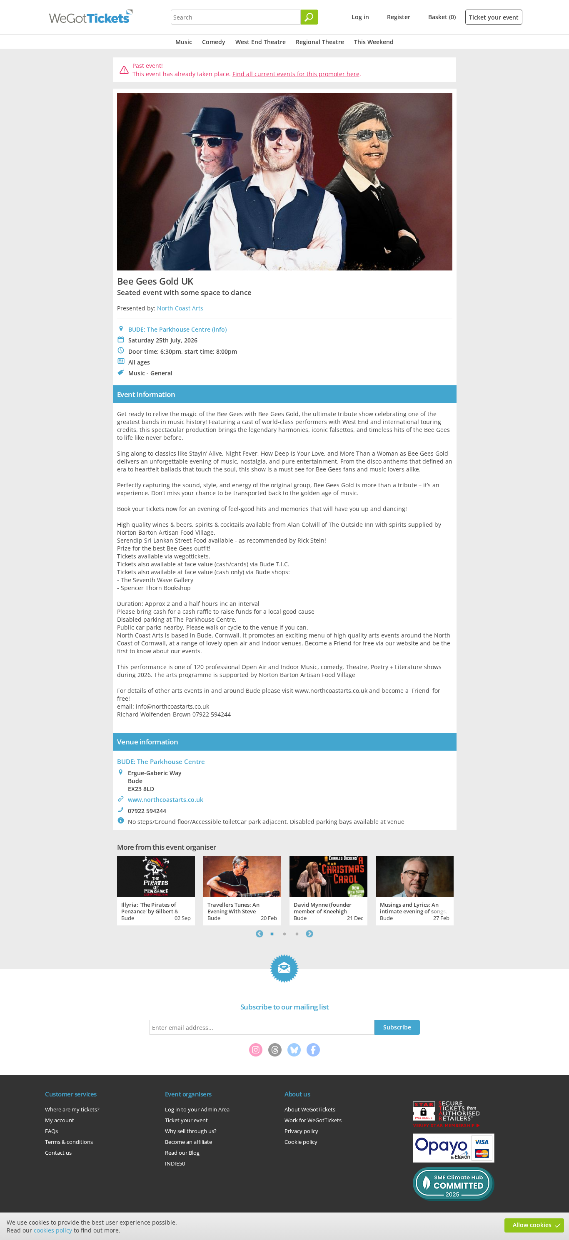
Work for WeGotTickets (313, 1120)
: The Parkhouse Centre (161, 761)
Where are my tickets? (72, 1109)
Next (309, 934)
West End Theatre (260, 42)
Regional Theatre (320, 42)
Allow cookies (532, 1225)
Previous (259, 934)
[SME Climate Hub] (453, 1199)
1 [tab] (272, 934)
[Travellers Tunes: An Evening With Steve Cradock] (242, 875)
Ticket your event (494, 17)
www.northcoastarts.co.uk (165, 800)
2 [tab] (284, 934)
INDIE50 (175, 1163)
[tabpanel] (156, 889)
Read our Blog (182, 1152)
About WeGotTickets (309, 1109)
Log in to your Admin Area (197, 1109)
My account (59, 1120)
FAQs (51, 1131)
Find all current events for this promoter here (295, 74)
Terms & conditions (69, 1142)
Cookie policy (300, 1142)
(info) (219, 329)
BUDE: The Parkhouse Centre (169, 329)
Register (398, 17)
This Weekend (374, 42)
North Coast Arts (180, 308)
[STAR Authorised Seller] (446, 1127)
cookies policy (53, 1230)
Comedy (213, 42)
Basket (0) (442, 17)
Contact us (58, 1152)
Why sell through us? (191, 1131)
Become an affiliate (188, 1142)
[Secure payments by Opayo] (453, 1160)
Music (183, 42)
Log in (360, 17)
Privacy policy (301, 1131)
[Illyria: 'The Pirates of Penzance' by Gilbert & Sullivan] (156, 875)
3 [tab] (297, 934)
